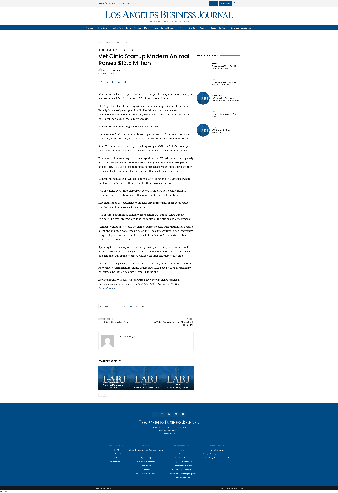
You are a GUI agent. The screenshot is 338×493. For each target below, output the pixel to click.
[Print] (125, 82)
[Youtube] (183, 414)
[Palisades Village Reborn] (178, 378)
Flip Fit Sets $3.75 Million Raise (113, 322)
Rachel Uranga (112, 70)
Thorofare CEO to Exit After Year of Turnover (225, 67)
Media (145, 384)
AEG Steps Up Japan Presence (222, 131)
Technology (109, 43)
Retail (177, 384)
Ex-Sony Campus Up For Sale (224, 115)
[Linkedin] (113, 82)
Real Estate (217, 79)
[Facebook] (101, 82)
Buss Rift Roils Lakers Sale (146, 387)
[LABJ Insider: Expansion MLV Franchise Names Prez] (203, 98)
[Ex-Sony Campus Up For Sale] (203, 114)
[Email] (119, 82)
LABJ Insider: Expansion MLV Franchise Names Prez (225, 99)
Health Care (128, 50)
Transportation (114, 379)
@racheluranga (107, 288)
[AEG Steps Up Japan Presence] (203, 130)
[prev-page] (100, 395)
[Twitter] (107, 82)
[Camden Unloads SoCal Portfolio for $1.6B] (203, 82)
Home (100, 43)
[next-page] (104, 395)
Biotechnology (121, 43)
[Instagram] (162, 414)
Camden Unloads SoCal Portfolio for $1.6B (224, 83)
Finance (215, 63)
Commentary (217, 95)
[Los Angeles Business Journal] (169, 422)
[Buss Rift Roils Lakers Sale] (146, 378)
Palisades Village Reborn (178, 387)
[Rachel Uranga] (100, 70)
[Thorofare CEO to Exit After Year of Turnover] (203, 66)
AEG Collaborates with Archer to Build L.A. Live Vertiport (114, 385)
